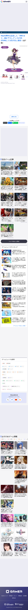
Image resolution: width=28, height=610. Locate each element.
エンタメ (9, 372)
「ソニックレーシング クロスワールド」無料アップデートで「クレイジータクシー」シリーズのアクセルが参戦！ (21, 219)
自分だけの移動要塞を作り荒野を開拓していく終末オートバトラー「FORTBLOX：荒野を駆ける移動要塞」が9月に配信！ (21, 188)
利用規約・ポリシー (13, 595)
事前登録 (8, 363)
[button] (1, 77)
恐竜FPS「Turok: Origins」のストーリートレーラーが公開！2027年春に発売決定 (21, 495)
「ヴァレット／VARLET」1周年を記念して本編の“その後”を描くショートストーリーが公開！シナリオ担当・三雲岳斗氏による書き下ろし (7, 204)
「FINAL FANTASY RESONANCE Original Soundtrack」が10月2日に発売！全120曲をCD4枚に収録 (21, 539)
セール (4, 389)
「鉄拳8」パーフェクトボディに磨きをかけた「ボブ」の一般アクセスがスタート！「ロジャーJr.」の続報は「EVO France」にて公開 (7, 220)
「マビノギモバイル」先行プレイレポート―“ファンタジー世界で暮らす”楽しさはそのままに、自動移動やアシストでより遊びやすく (7, 235)
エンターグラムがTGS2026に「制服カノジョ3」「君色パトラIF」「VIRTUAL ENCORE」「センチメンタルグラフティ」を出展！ (21, 554)
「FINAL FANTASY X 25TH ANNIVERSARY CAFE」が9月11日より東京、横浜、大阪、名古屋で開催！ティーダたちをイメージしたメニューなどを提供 (7, 540)
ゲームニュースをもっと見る (19, 325)
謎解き (4, 372)
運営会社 (14, 598)
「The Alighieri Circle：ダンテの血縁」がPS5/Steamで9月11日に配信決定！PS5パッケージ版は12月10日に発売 (7, 495)
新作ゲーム (4, 439)
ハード (22, 366)
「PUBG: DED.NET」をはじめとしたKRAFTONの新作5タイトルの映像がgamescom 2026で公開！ (21, 481)
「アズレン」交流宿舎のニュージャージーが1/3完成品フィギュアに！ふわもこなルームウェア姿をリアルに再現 (21, 452)
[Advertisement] (14, 17)
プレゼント (10, 389)
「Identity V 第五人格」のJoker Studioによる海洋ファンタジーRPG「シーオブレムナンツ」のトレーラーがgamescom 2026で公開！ (7, 525)
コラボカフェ (20, 372)
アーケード (11, 366)
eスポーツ (10, 377)
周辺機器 (4, 369)
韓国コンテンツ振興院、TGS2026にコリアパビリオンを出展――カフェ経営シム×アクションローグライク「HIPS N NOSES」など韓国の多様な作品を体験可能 (7, 453)
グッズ (14, 372)
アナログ (17, 366)
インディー (5, 366)
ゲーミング (11, 369)
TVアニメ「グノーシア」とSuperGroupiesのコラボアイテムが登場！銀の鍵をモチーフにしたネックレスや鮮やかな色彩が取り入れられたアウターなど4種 (21, 525)
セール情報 (10, 439)
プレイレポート (10, 380)
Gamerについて (4, 595)
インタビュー (17, 380)
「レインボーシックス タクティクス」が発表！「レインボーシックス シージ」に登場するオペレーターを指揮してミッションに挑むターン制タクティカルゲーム (21, 204)
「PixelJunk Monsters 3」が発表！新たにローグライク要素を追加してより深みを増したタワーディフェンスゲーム (7, 187)
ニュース (5, 32)
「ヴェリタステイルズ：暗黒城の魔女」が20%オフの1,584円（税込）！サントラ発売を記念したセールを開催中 (7, 511)
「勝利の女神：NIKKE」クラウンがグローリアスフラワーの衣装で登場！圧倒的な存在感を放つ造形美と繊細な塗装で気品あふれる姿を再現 (21, 467)
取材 (4, 380)
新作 (4, 363)
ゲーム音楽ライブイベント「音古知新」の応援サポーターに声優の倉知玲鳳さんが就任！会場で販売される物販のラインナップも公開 (7, 554)
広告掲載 (25, 595)
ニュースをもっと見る (14, 241)
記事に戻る (14, 116)
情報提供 (20, 595)
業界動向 (4, 377)
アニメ (4, 374)
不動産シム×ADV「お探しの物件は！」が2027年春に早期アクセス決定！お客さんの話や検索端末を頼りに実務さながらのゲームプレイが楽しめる (7, 467)
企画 (4, 383)
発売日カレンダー (6, 386)
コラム (23, 380)
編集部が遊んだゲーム (16, 386)
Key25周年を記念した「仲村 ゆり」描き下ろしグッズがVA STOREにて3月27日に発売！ (13, 38)
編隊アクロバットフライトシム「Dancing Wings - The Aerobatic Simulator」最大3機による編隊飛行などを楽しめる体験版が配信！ (7, 173)
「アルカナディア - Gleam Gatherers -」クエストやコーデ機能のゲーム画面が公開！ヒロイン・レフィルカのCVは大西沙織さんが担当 (21, 173)
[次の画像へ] (14, 59)
